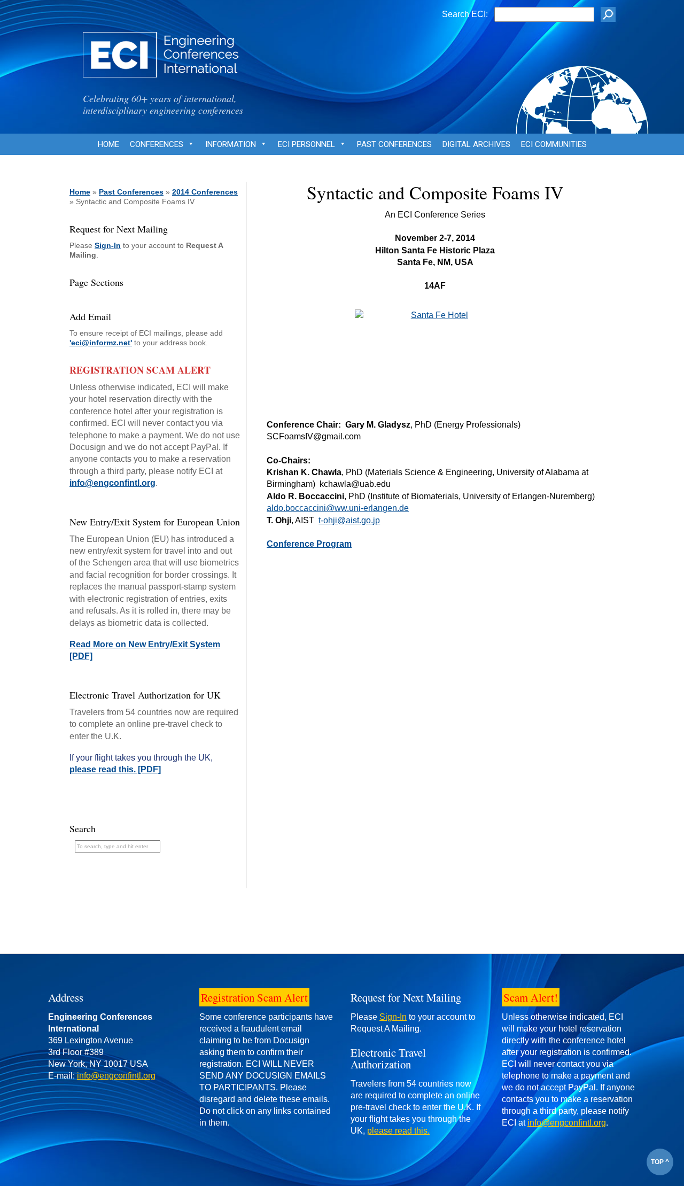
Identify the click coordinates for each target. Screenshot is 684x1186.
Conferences (156, 144)
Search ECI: (465, 14)
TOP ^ (660, 1162)
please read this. (398, 1130)
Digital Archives (476, 144)
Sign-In (108, 245)
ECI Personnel (306, 144)
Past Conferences (394, 144)
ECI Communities (554, 144)
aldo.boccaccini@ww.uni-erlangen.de (338, 508)
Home (108, 144)
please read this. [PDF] (115, 769)
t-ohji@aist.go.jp (349, 520)
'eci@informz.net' (100, 342)
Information (230, 144)
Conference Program (309, 543)
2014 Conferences (205, 192)
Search (82, 828)
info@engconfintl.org (112, 482)
